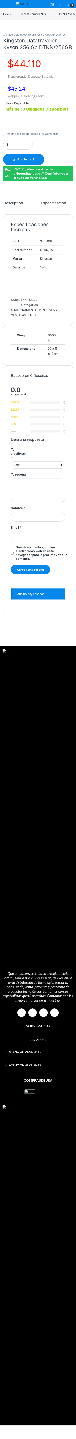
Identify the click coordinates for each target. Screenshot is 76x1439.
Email (16, 527)
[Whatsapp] (43, 1012)
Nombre (18, 508)
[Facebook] (21, 1012)
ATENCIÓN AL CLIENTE (25, 1051)
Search (52, 4)
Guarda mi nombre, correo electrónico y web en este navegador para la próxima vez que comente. (41, 552)
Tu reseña (18, 474)
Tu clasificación (18, 453)
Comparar (51, 133)
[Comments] (54, 1012)
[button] (38, 1060)
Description (13, 203)
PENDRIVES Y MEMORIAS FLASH (47, 35)
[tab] (13, 205)
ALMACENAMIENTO (33, 14)
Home (7, 14)
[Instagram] (32, 1012)
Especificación (53, 203)
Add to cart (25, 159)
